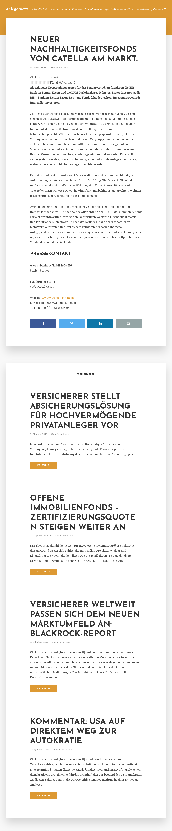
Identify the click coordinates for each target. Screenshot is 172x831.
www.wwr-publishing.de (58, 297)
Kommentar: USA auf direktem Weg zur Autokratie (77, 731)
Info (105, 9)
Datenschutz (152, 9)
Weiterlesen (43, 465)
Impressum (134, 9)
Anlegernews (17, 9)
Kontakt (118, 9)
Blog (95, 9)
